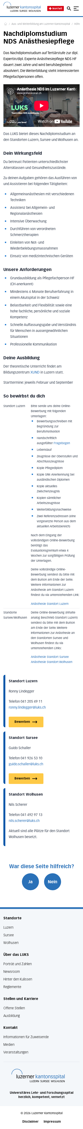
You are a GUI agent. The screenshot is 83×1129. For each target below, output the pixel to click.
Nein (52, 881)
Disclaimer (30, 1121)
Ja (30, 881)
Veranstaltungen (15, 1052)
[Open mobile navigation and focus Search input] (69, 8)
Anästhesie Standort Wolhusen (51, 662)
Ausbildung (11, 1016)
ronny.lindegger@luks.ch (27, 707)
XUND (35, 372)
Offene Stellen (14, 1008)
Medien (8, 1045)
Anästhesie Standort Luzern (50, 603)
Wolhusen (11, 943)
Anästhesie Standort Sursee (50, 657)
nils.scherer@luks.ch (24, 821)
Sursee (8, 935)
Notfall (57, 8)
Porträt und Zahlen (17, 964)
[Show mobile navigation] (76, 8)
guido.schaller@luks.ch (26, 764)
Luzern (8, 927)
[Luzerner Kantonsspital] (38, 1075)
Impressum (52, 1121)
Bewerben (22, 722)
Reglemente (12, 987)
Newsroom (11, 972)
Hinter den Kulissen (17, 979)
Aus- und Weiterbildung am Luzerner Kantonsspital (40, 24)
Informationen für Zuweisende (26, 1037)
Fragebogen (62, 443)
